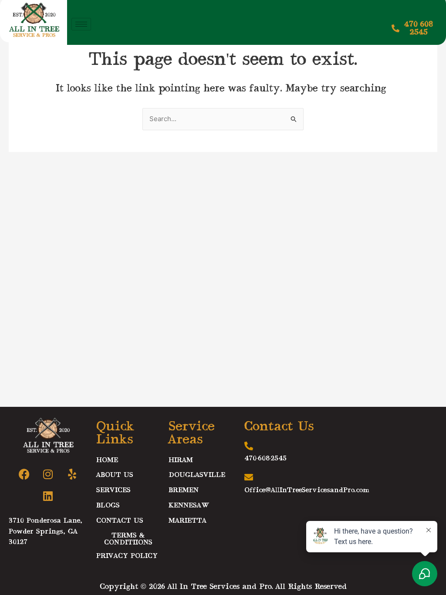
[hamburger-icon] (81, 24)
